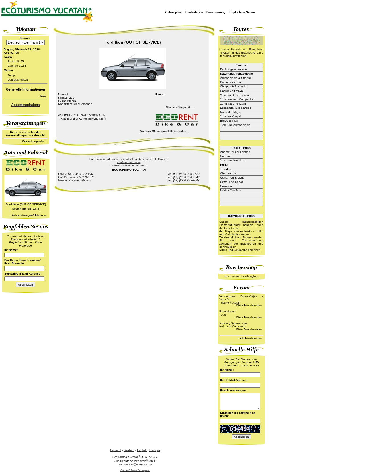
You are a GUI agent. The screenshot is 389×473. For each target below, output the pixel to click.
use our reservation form (130, 165)
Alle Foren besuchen (250, 338)
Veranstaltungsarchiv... (34, 141)
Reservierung (215, 12)
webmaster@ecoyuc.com (135, 464)
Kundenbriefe (194, 12)
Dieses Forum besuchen (248, 305)
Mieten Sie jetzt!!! (180, 107)
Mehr (43, 96)
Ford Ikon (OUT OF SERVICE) (26, 204)
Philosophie (173, 12)
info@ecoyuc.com (128, 162)
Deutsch (129, 450)
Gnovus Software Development (135, 470)
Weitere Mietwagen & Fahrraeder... (164, 131)
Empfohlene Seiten (242, 12)
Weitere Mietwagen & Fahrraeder (29, 215)
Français (154, 450)
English (142, 450)
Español (115, 450)
